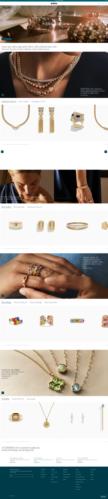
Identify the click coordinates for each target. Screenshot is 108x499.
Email (11, 475)
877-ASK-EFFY (43, 474)
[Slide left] (1, 144)
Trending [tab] (5, 399)
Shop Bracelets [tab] (50, 302)
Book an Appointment (67, 474)
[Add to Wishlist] (29, 108)
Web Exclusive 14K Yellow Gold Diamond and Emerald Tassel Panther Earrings (44, 140)
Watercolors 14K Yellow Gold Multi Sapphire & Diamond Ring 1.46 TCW (76, 341)
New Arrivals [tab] (19, 207)
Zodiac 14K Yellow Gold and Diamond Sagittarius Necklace (44, 437)
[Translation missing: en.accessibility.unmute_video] (106, 40)
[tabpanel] (54, 125)
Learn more (12, 462)
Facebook (92, 474)
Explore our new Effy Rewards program (54, 0)
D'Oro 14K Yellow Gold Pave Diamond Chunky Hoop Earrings (45, 244)
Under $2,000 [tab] (18, 399)
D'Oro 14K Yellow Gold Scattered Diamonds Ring (12, 244)
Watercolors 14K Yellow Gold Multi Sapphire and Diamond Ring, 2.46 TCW (46, 341)
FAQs (52, 479)
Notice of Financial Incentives (81, 479)
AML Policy (78, 484)
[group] (54, 1)
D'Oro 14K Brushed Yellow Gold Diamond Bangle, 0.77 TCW (75, 244)
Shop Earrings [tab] (36, 302)
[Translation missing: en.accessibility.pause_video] (103, 40)
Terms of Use (78, 489)
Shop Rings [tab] (6, 302)
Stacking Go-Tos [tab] (38, 101)
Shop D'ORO (4, 201)
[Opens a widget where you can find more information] (103, 496)
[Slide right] (107, 144)
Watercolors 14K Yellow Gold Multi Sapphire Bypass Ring (13, 340)
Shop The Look (7, 39)
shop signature (84, 95)
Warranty (64, 479)
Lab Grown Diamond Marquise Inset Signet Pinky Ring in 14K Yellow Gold (16, 438)
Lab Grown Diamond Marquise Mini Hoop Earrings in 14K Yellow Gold (76, 438)
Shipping (52, 474)
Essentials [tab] (31, 399)
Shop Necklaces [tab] (20, 302)
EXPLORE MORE (5, 378)
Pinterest (92, 479)
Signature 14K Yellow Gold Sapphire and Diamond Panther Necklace (15, 139)
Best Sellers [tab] (24, 101)
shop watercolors (87, 268)
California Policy (78, 474)
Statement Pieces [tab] (9, 101)
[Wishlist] (101, 3)
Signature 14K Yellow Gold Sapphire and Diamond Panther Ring (76, 139)
